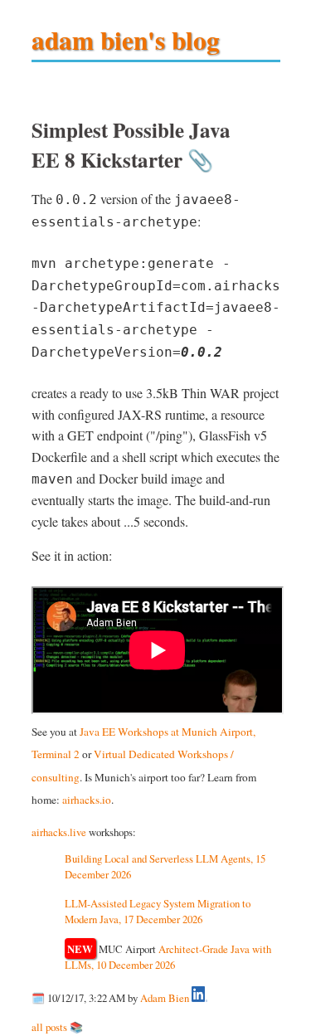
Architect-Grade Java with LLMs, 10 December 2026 (168, 956)
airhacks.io (86, 799)
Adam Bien (164, 997)
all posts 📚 (57, 1026)
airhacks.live (59, 831)
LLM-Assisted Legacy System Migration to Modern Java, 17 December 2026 (157, 911)
